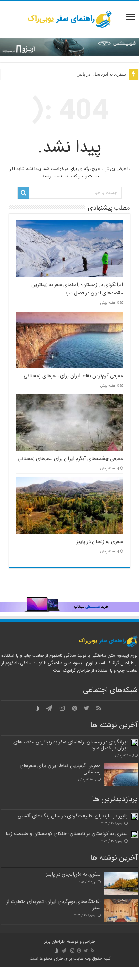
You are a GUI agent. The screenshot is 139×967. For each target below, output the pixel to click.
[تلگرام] (49, 708)
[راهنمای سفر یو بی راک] (69, 20)
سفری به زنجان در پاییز (99, 542)
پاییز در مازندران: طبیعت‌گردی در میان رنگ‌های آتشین (73, 816)
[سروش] (38, 708)
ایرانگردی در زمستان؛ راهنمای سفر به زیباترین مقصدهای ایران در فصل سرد (77, 289)
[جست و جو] (23, 193)
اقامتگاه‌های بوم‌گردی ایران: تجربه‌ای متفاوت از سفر (53, 905)
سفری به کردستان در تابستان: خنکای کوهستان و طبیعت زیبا (67, 834)
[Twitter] (86, 708)
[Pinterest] (74, 708)
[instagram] (62, 708)
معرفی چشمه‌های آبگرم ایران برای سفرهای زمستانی (70, 459)
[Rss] (98, 708)
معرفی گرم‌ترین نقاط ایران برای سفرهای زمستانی (73, 376)
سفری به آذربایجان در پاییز (102, 74)
